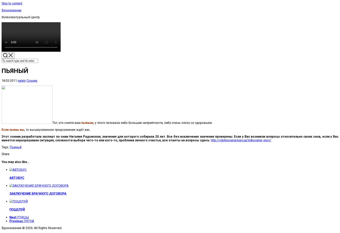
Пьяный (15, 147)
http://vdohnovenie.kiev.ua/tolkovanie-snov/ (241, 140)
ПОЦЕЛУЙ (17, 209)
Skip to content (12, 3)
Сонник (32, 81)
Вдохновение (11, 10)
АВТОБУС (16, 178)
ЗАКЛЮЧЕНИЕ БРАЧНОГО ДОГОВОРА (38, 193)
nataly (22, 81)
